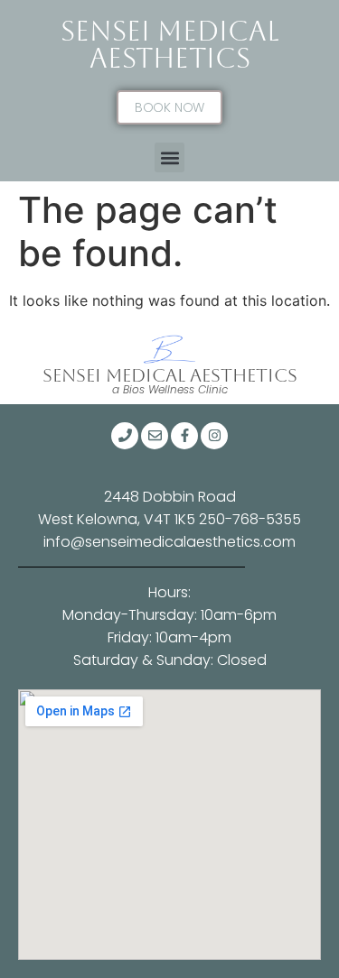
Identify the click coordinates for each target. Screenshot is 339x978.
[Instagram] (214, 435)
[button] (169, 157)
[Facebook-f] (184, 435)
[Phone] (124, 435)
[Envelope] (154, 435)
